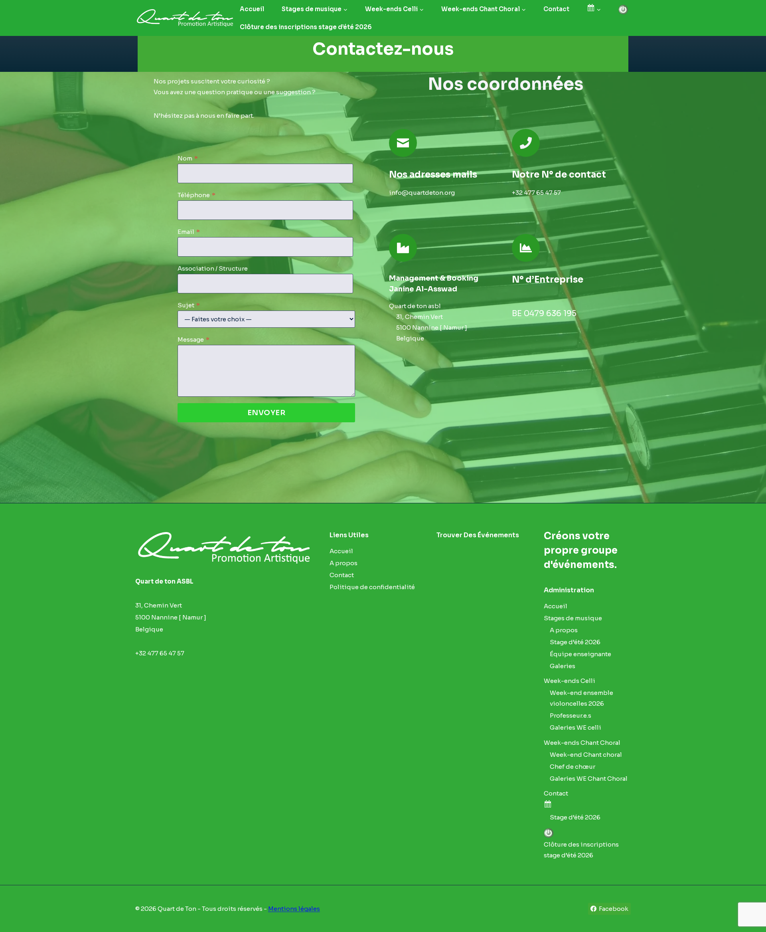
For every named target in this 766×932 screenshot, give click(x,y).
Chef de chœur (572, 766)
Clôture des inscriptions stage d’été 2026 (306, 27)
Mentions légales (294, 908)
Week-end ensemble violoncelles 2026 (581, 698)
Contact (556, 9)
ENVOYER (266, 412)
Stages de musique (573, 618)
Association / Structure (213, 268)
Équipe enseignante (580, 654)
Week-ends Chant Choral (582, 742)
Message (193, 339)
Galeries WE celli (575, 727)
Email (189, 231)
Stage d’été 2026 (575, 642)
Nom (188, 158)
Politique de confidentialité (372, 587)
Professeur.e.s (570, 715)
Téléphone (196, 195)
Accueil (252, 9)
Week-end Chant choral (586, 754)
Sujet (189, 305)
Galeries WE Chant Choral (589, 778)
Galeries (562, 666)
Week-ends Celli (569, 681)
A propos (343, 563)
